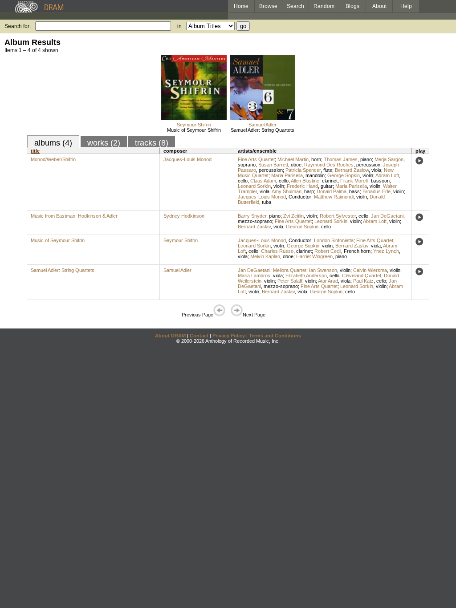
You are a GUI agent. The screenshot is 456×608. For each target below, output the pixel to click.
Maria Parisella (287, 175)
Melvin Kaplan (265, 256)
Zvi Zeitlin (293, 216)
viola (376, 170)
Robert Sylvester (338, 216)
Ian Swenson (323, 270)
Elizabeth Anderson (306, 275)
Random (324, 6)
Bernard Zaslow (352, 170)
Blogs (352, 6)
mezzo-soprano (255, 221)
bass (354, 191)
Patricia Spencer (303, 170)
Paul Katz (363, 281)
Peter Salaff (289, 281)
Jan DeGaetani (387, 216)
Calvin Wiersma (370, 270)
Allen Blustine (305, 180)
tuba (266, 202)
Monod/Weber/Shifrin (53, 159)
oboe (296, 164)
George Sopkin (343, 175)
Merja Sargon (389, 159)
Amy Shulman (286, 191)
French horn (357, 251)
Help (406, 6)
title (35, 151)
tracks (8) (151, 142)
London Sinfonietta (334, 240)
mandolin (315, 175)
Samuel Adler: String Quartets (262, 130)
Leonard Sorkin (254, 186)
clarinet (330, 180)
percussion (368, 164)
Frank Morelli (354, 180)
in (179, 26)
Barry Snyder (252, 216)
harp (309, 191)
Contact (199, 335)
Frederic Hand (302, 186)
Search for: (17, 26)
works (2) (103, 142)
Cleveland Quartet (361, 275)
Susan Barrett (273, 164)
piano (366, 159)
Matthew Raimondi (334, 196)
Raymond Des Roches (329, 164)
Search (295, 6)
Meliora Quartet (289, 270)
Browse (268, 6)
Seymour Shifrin (194, 124)
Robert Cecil (327, 251)
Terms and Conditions (275, 335)
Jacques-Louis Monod (187, 159)
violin (367, 175)
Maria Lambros (254, 275)
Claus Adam (263, 180)
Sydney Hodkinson (183, 216)
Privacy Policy (228, 335)
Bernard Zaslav (254, 226)
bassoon (380, 180)
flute (327, 170)
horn (316, 159)
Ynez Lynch (386, 251)
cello (243, 180)
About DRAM (170, 335)
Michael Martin (293, 159)
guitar (327, 186)
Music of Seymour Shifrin (194, 130)
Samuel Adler (262, 124)
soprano (247, 164)
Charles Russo (277, 251)
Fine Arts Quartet (256, 159)
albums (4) (53, 142)
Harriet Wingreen (314, 256)
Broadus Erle (376, 191)
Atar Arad (328, 281)
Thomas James (341, 159)
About (379, 6)
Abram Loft (387, 175)
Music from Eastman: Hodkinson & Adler (74, 216)
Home (241, 6)
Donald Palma (331, 191)
